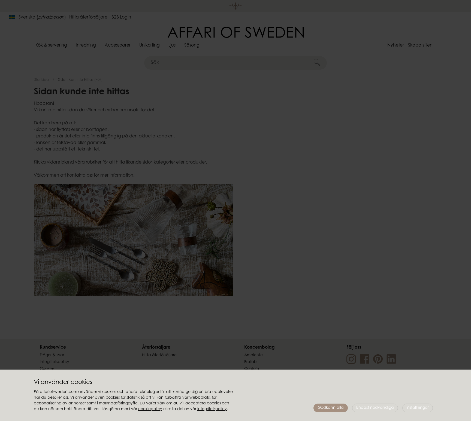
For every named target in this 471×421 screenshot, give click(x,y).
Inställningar (417, 408)
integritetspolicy (212, 409)
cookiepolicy (150, 409)
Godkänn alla (331, 408)
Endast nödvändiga (375, 408)
